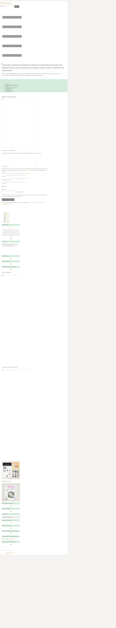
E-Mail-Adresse (5, 179)
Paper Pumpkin (8, 91)
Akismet (27, 170)
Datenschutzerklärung (10, 552)
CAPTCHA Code (19, 192)
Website (3, 183)
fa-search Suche (5, 3)
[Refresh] (4, 189)
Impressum (8, 553)
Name (3, 176)
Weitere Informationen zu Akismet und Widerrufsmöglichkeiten (16, 173)
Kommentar (5, 166)
